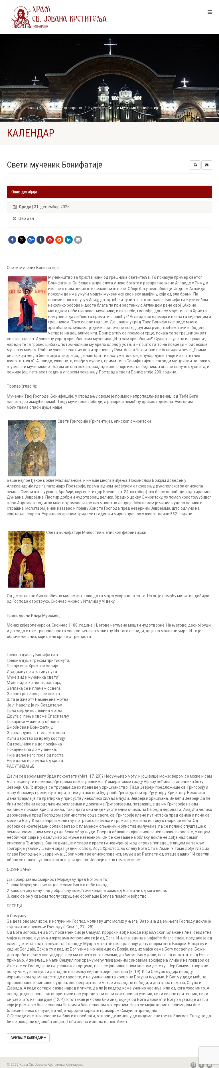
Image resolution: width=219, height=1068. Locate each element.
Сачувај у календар (27, 1038)
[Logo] (59, 16)
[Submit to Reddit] (59, 240)
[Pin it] (50, 240)
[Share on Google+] (31, 240)
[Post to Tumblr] (40, 240)
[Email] (78, 240)
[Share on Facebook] (12, 240)
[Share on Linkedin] (69, 240)
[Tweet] (22, 240)
